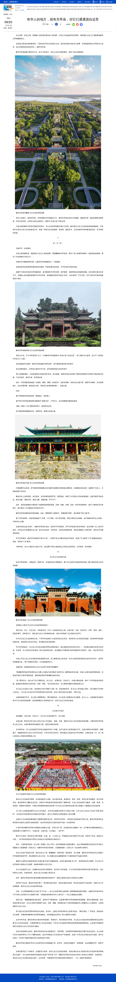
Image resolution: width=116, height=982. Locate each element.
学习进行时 (30, 6)
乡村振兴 (57, 9)
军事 (91, 6)
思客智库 (58, 6)
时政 (37, 6)
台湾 (54, 6)
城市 (69, 9)
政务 (102, 6)
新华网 (6, 14)
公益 (91, 9)
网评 (49, 6)
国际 (43, 6)
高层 (34, 6)
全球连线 (64, 6)
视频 (97, 6)
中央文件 (109, 6)
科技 (71, 6)
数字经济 (46, 9)
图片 (100, 6)
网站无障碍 (87, 2)
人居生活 (37, 9)
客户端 (96, 2)
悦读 (88, 9)
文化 (82, 6)
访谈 (94, 6)
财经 (46, 6)
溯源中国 (65, 9)
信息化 (42, 9)
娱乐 (83, 9)
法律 (105, 6)
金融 (28, 9)
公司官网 (17, 8)
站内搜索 (110, 2)
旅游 (72, 9)
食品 (33, 9)
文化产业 (109, 9)
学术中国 (52, 9)
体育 (79, 6)
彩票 (80, 9)
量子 (77, 6)
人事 (40, 6)
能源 (75, 9)
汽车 (31, 9)
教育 (68, 6)
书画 (85, 6)
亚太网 (100, 9)
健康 (88, 6)
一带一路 (95, 9)
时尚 (86, 9)
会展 (77, 9)
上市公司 (104, 9)
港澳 (51, 6)
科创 (74, 6)
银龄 (61, 9)
